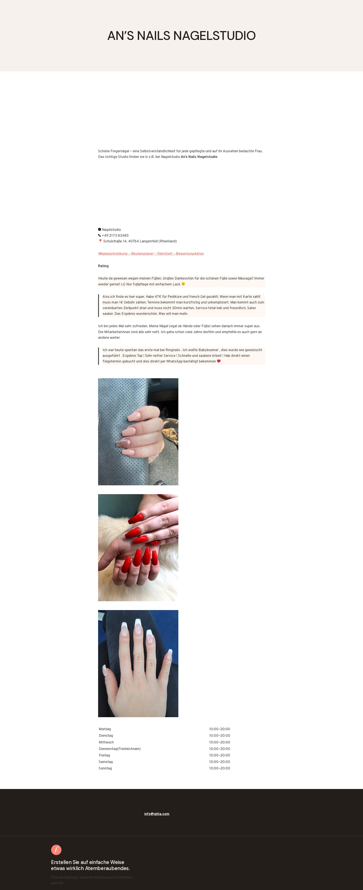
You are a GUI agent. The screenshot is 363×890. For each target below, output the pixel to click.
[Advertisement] (181, 117)
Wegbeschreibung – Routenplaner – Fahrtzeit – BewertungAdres (151, 254)
